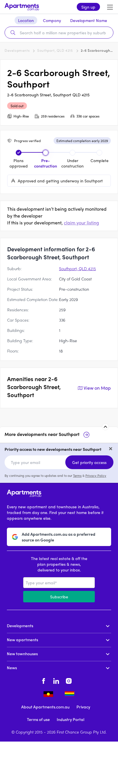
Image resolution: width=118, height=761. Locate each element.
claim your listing (81, 222)
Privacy (83, 707)
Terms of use (38, 719)
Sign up (88, 7)
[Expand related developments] (105, 426)
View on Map (97, 388)
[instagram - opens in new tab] (68, 680)
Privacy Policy (95, 475)
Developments (17, 50)
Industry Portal (70, 719)
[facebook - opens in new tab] (43, 680)
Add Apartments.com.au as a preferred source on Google (58, 537)
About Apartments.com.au (45, 707)
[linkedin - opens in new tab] (56, 680)
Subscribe (59, 596)
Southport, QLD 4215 (55, 50)
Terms (77, 475)
